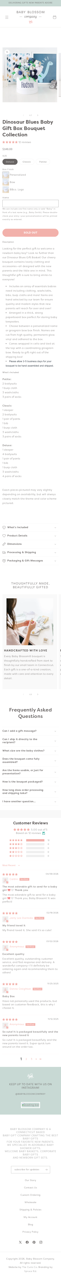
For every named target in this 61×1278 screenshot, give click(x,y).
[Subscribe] (46, 1169)
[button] (6, 17)
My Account (30, 1217)
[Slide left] (23, 115)
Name (5, 197)
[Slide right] (37, 115)
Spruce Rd (30, 1271)
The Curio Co (29, 1267)
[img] (10, 874)
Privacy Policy (30, 1231)
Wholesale (30, 1202)
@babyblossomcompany (30, 1094)
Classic (28, 162)
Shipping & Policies (30, 1209)
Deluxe (12, 162)
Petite (44, 162)
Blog (30, 1224)
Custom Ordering (30, 1194)
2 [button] (26, 1059)
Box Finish (8, 169)
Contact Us (30, 1187)
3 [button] (31, 1059)
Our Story (30, 1180)
